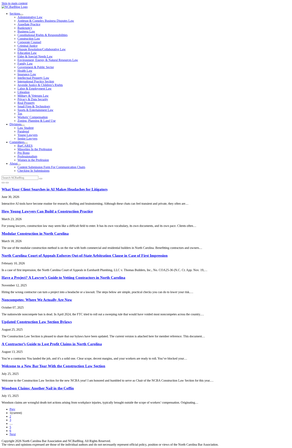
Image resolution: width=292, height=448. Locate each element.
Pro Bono (23, 152)
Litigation (23, 92)
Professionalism (27, 156)
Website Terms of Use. (126, 441)
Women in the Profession (33, 160)
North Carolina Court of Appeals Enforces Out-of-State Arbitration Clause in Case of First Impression (85, 255)
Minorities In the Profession (34, 149)
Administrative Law (30, 17)
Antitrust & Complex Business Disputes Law (45, 20)
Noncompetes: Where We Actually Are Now (37, 300)
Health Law (24, 70)
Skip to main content (14, 3)
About (13, 163)
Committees (17, 142)
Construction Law (28, 38)
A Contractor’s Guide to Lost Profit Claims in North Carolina (52, 344)
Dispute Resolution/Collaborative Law (41, 49)
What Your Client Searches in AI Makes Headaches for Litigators (54, 189)
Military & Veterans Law (33, 95)
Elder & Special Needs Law (35, 56)
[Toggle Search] (3, 182)
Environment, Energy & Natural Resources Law (47, 60)
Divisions (15, 124)
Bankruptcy (24, 28)
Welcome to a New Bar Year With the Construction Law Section (53, 366)
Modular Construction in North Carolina (35, 233)
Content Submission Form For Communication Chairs (51, 167)
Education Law (27, 53)
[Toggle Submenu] (21, 14)
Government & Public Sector (35, 67)
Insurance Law (26, 74)
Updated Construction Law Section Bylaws (37, 322)
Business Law (26, 31)
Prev (12, 409)
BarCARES (25, 145)
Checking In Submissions (33, 170)
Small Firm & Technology (33, 106)
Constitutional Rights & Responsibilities (42, 35)
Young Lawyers (27, 135)
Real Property (26, 103)
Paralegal (23, 131)
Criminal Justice (27, 45)
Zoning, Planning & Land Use (36, 120)
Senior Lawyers (27, 138)
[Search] (40, 178)
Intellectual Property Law (33, 78)
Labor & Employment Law (34, 88)
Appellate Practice (28, 24)
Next (13, 434)
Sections (15, 13)
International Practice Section (35, 81)
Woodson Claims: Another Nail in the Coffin (38, 388)
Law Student (25, 128)
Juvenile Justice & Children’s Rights (40, 85)
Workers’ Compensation (32, 117)
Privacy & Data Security (32, 99)
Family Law (25, 63)
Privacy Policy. (150, 441)
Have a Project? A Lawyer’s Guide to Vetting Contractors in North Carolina (63, 277)
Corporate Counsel (29, 42)
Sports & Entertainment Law (35, 110)
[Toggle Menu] (7, 182)
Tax (19, 113)
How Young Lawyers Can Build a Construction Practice (47, 211)
